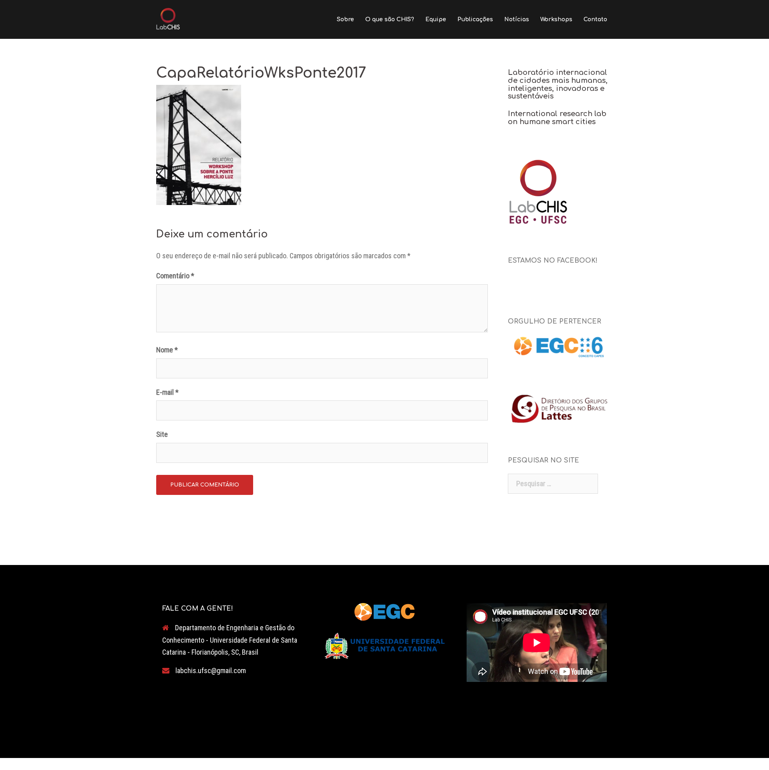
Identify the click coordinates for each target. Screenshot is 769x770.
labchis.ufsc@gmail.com (210, 670)
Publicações (475, 19)
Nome (167, 350)
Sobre (345, 19)
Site (162, 434)
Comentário (175, 275)
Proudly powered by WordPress (202, 745)
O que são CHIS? (389, 19)
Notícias (516, 19)
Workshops (556, 19)
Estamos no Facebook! (553, 260)
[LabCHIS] (168, 18)
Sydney (286, 745)
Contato (595, 19)
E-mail (167, 392)
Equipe (435, 19)
